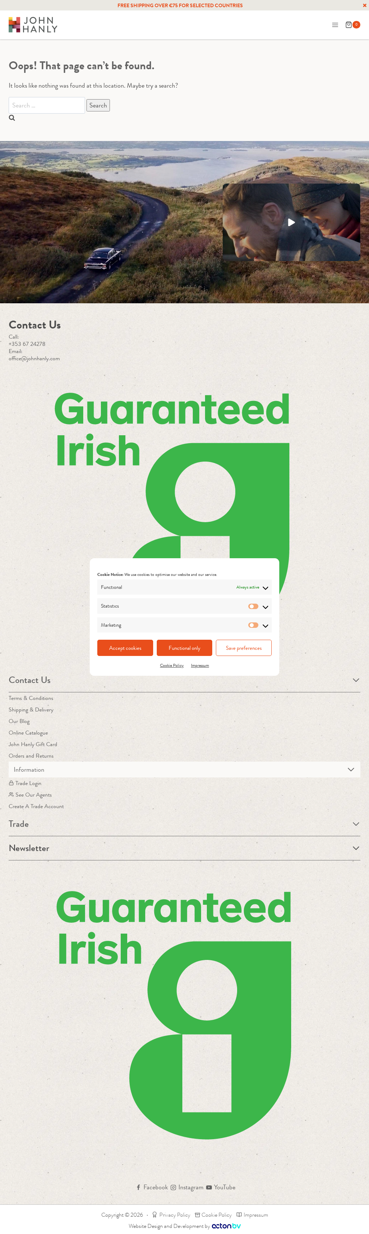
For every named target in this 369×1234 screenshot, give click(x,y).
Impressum (200, 665)
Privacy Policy (174, 1215)
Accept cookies (125, 648)
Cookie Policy (172, 665)
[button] (291, 222)
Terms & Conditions (31, 698)
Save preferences (244, 648)
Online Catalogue (28, 732)
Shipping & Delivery (31, 709)
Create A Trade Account (36, 806)
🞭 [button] (364, 5)
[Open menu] (335, 24)
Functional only (184, 648)
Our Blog (19, 721)
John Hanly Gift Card (33, 744)
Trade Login (28, 783)
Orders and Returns (31, 756)
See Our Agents (33, 794)
